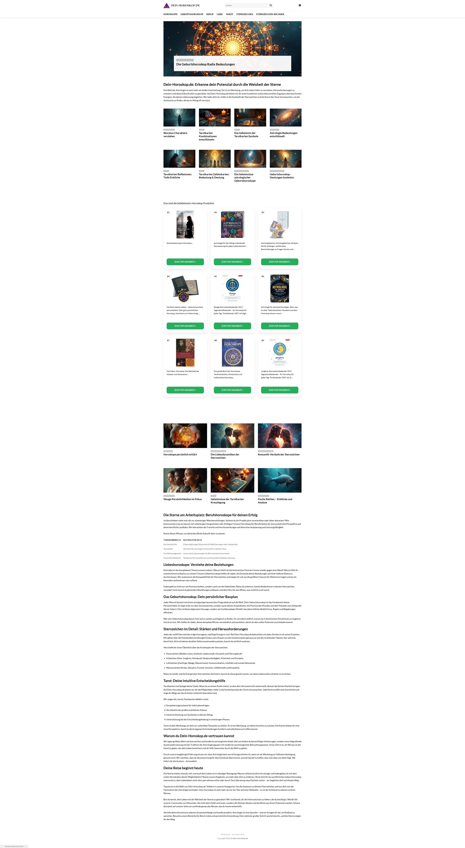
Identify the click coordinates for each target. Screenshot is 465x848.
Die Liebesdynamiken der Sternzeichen (225, 456)
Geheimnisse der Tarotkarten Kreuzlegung (227, 501)
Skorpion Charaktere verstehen (175, 134)
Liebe (220, 14)
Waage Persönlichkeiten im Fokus (182, 499)
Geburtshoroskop (192, 14)
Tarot (229, 14)
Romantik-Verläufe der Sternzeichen (279, 454)
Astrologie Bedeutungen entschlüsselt (284, 134)
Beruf (210, 14)
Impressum (225, 835)
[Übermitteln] (271, 5)
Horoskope (170, 14)
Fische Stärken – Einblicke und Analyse (275, 501)
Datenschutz (238, 835)
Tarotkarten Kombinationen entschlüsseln (208, 136)
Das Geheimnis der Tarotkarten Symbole (246, 134)
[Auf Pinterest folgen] (300, 5)
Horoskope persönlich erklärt (180, 454)
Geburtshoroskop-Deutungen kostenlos (282, 176)
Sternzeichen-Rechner (270, 14)
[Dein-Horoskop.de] (181, 5)
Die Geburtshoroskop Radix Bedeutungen (205, 64)
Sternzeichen (244, 14)
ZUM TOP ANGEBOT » (185, 262)
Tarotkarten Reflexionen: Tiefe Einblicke (177, 176)
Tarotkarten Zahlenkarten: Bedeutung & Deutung (214, 176)
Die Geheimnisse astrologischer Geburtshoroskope (245, 177)
